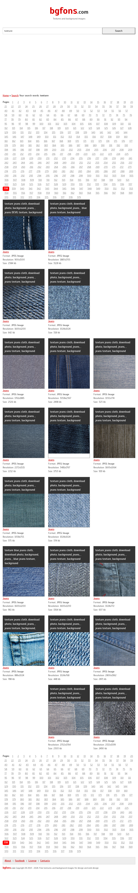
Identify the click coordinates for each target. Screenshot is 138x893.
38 (124, 106)
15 (98, 102)
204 (88, 149)
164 (29, 141)
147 (22, 136)
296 (56, 175)
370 (6, 197)
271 (113, 167)
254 (106, 162)
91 (105, 119)
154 (78, 136)
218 (69, 154)
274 (6, 171)
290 (6, 175)
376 (54, 197)
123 (90, 128)
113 (13, 128)
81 (33, 119)
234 (72, 158)
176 (123, 141)
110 (122, 123)
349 (98, 188)
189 (94, 145)
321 (127, 180)
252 (89, 162)
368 (122, 193)
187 (78, 145)
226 (6, 158)
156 (94, 136)
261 (31, 167)
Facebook (20, 860)
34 (96, 106)
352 (123, 188)
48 (63, 110)
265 (64, 167)
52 (91, 110)
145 (6, 136)
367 (114, 193)
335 (114, 184)
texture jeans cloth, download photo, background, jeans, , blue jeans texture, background (68, 208)
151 (54, 136)
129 (6, 132)
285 (97, 171)
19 (125, 102)
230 (40, 158)
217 (61, 154)
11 (71, 102)
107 (98, 123)
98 (26, 123)
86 (69, 119)
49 (70, 110)
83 (47, 119)
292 (23, 175)
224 (118, 154)
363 (81, 193)
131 (22, 132)
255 (114, 162)
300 (89, 175)
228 (23, 158)
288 (122, 171)
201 (62, 149)
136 (61, 132)
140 (93, 132)
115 (28, 128)
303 (114, 175)
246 (40, 162)
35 (103, 106)
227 (14, 158)
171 (84, 141)
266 (73, 167)
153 (70, 136)
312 (55, 180)
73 (110, 115)
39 (131, 106)
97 (20, 123)
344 (56, 188)
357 (31, 193)
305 (131, 175)
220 (86, 154)
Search (15, 95)
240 (122, 158)
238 (105, 158)
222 (102, 154)
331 (80, 184)
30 (68, 106)
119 (59, 128)
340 (22, 188)
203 (79, 149)
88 (83, 119)
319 (111, 180)
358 (40, 193)
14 (91, 102)
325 (31, 184)
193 (126, 145)
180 (22, 145)
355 (15, 193)
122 (82, 128)
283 (80, 171)
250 (73, 162)
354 (6, 193)
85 (62, 119)
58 (5, 115)
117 (43, 128)
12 (78, 102)
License (32, 860)
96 (13, 123)
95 (5, 123)
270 (106, 167)
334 (105, 184)
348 (90, 188)
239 (114, 158)
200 (54, 149)
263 (48, 167)
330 (73, 184)
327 (47, 184)
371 (14, 197)
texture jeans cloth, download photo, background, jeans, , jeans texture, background (22, 277)
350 (107, 188)
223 (110, 154)
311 (47, 180)
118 (51, 128)
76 (131, 115)
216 (53, 154)
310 (40, 180)
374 (38, 197)
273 (130, 167)
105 (82, 123)
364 (89, 193)
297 (64, 175)
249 (64, 162)
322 (6, 184)
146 (14, 136)
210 (6, 154)
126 (114, 128)
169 (69, 141)
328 (56, 184)
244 (23, 162)
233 (64, 158)
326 (39, 184)
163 (21, 141)
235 (81, 158)
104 (73, 123)
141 (101, 132)
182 (38, 145)
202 (71, 149)
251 (81, 162)
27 (47, 106)
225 (126, 154)
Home (6, 95)
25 (33, 106)
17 (111, 102)
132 (29, 132)
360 (56, 193)
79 (19, 119)
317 (95, 180)
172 (92, 141)
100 (41, 123)
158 (110, 136)
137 (69, 132)
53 (98, 110)
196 (22, 149)
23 (19, 106)
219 (77, 154)
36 (110, 106)
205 (96, 149)
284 (89, 171)
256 (122, 162)
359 (48, 193)
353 (131, 188)
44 (34, 110)
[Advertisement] (69, 66)
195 (14, 149)
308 (23, 180)
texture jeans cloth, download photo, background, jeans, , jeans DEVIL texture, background (23, 208)
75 (124, 115)
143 (117, 132)
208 (121, 149)
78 (12, 119)
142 (109, 132)
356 (23, 193)
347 (81, 188)
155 (86, 136)
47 (56, 110)
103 (65, 123)
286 (106, 171)
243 (15, 162)
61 (27, 115)
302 (106, 175)
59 (13, 115)
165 (37, 141)
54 (105, 110)
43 (27, 110)
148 (30, 136)
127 (121, 128)
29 (61, 106)
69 (83, 115)
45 (41, 110)
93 (119, 119)
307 (15, 180)
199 (46, 149)
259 (15, 167)
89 (91, 119)
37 (117, 106)
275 (14, 171)
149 (38, 136)
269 (97, 167)
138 (77, 132)
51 (85, 110)
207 (113, 149)
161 (6, 141)
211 (14, 154)
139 (85, 132)
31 (75, 106)
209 (130, 149)
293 (31, 175)
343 (47, 188)
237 (97, 158)
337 (130, 184)
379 (79, 197)
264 (56, 167)
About (8, 860)
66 (62, 115)
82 (40, 119)
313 (63, 180)
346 (73, 188)
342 (39, 188)
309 (32, 180)
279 (47, 171)
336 (122, 184)
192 (118, 145)
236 (89, 158)
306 (6, 180)
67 (69, 115)
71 (97, 115)
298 (72, 175)
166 (45, 141)
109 (114, 123)
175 (115, 141)
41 (13, 110)
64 (48, 115)
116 (36, 128)
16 (105, 102)
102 (57, 123)
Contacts (45, 860)
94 (126, 119)
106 (90, 123)
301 (97, 175)
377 (62, 197)
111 (129, 123)
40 (5, 110)
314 (71, 180)
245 (31, 162)
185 (62, 145)
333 (97, 184)
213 (29, 154)
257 (130, 162)
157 (102, 136)
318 (103, 180)
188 (86, 145)
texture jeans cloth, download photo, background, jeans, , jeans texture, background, (22, 624)
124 (98, 128)
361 (64, 193)
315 (79, 180)
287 (114, 171)
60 (20, 115)
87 (76, 119)
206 (105, 149)
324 (23, 184)
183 (46, 145)
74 (117, 115)
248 (56, 162)
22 (12, 106)
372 (22, 197)
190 (103, 145)
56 (119, 110)
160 (126, 136)
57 (126, 110)
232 (56, 158)
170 (77, 141)
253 (97, 162)
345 (64, 188)
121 (74, 128)
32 (82, 106)
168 (61, 141)
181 (30, 145)
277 (30, 171)
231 (47, 158)
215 (45, 154)
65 (55, 115)
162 (13, 141)
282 (72, 171)
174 (107, 141)
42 (20, 110)
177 (130, 141)
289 (131, 171)
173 (100, 141)
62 (34, 115)
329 (64, 184)
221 (93, 154)
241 (130, 158)
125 (106, 128)
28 (54, 106)
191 (110, 145)
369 (130, 193)
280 (55, 171)
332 (89, 184)
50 (77, 110)
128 (130, 128)
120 (67, 128)
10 (65, 102)
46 (49, 110)
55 (112, 110)
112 (6, 128)
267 (81, 167)
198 (38, 149)
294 (39, 175)
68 (76, 115)
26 (40, 106)
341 (30, 188)
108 (106, 123)
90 (98, 119)
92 (112, 119)
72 (103, 115)
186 (70, 145)
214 (38, 154)
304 (123, 175)
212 (22, 154)
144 (125, 132)
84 (55, 119)
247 (48, 162)
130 (14, 132)
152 (62, 136)
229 (31, 158)
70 (90, 115)
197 (30, 149)
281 (63, 171)
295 (48, 175)
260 (23, 167)
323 (15, 184)
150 (47, 136)
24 (26, 106)
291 (14, 175)
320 (119, 180)
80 (26, 119)
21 (5, 106)
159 (117, 136)
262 (39, 167)
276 (22, 171)
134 (45, 132)
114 (21, 128)
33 (89, 106)
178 (6, 145)
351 (114, 188)
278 (38, 171)
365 (97, 193)
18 (118, 102)
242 (6, 162)
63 (41, 115)
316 (87, 180)
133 (37, 132)
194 (6, 149)
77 (5, 119)
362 (72, 193)
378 (71, 197)
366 (106, 193)
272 (121, 167)
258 (6, 167)
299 (81, 175)
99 (34, 123)
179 (14, 145)
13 (85, 102)
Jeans (6, 251)
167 (53, 141)
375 (46, 197)
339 (14, 188)
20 (131, 102)
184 (54, 145)
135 (53, 132)
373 (30, 197)
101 (49, 123)
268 (89, 167)
